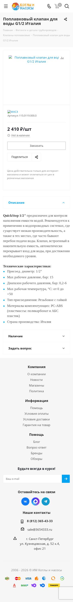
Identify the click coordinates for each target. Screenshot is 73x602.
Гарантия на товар (36, 425)
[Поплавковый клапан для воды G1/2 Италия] (36, 75)
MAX (35, 501)
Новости (36, 380)
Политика (36, 391)
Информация (36, 400)
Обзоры (36, 459)
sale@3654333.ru (39, 529)
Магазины (36, 385)
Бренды (36, 453)
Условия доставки (36, 419)
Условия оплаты (37, 413)
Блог (36, 442)
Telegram (46, 501)
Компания (36, 367)
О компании (36, 374)
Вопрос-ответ (36, 447)
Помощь (36, 408)
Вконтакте (25, 501)
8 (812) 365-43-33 (40, 521)
